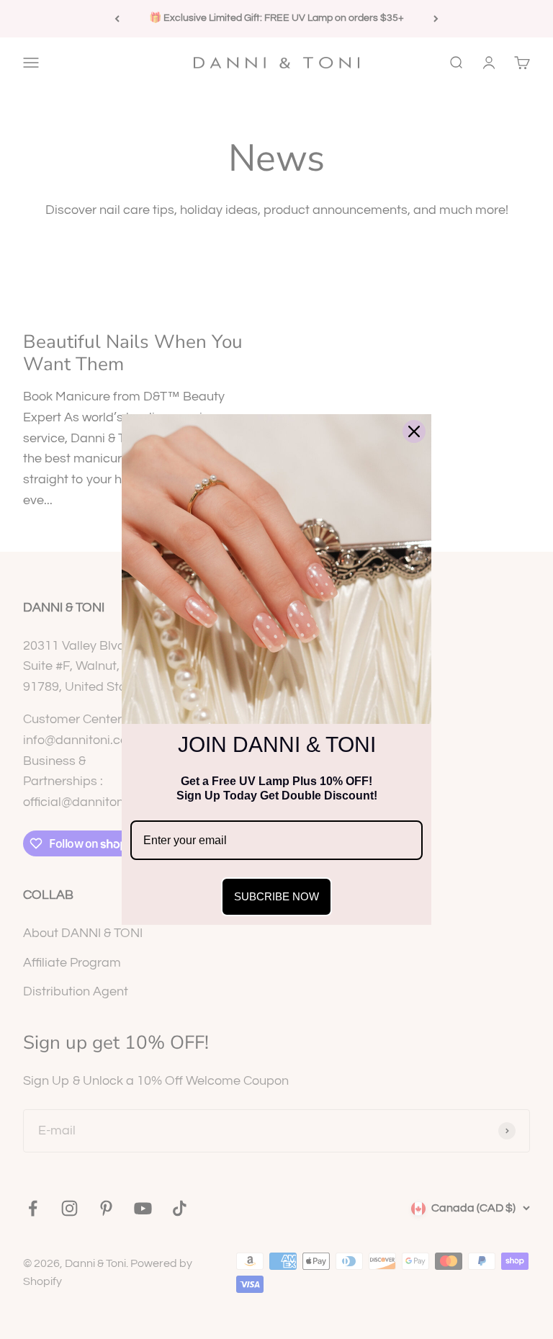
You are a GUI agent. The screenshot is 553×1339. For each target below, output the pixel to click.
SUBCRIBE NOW (276, 896)
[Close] (414, 431)
